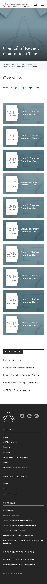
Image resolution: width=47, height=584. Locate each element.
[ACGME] (16, 4)
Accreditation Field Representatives (20, 382)
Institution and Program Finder (15, 457)
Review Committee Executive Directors (21, 375)
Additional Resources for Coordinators (19, 564)
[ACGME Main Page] (9, 416)
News (5, 484)
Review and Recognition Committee (18, 535)
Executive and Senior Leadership (18, 367)
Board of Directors (12, 360)
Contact (6, 452)
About (5, 437)
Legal (5, 462)
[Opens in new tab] (22, 417)
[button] (35, 4)
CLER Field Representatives (16, 390)
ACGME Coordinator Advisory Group (18, 559)
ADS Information (10, 442)
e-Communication (10, 494)
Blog (5, 489)
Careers (6, 447)
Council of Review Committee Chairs (18, 520)
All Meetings (8, 510)
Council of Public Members (14, 530)
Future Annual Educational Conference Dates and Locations (23, 541)
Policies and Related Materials (15, 467)
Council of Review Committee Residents (19, 525)
